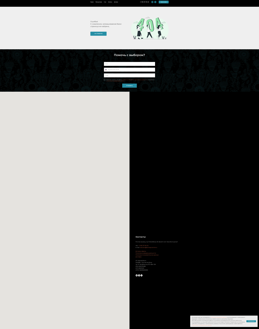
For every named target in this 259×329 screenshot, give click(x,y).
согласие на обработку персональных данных (134, 79)
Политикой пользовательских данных (202, 325)
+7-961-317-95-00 (144, 2)
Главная (92, 2)
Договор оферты (141, 251)
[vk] (141, 275)
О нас (105, 2)
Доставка (116, 2)
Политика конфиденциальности (146, 253)
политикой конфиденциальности (115, 81)
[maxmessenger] (152, 2)
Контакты (110, 2)
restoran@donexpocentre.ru (148, 247)
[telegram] (155, 2)
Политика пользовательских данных (147, 255)
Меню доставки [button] (99, 2)
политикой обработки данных (219, 317)
